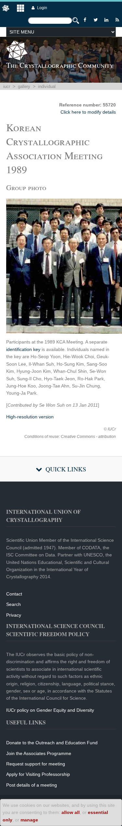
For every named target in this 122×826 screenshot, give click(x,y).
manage (29, 819)
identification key (23, 349)
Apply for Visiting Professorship (38, 774)
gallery (24, 86)
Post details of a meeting (31, 785)
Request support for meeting (35, 763)
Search (13, 604)
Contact (14, 593)
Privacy (13, 615)
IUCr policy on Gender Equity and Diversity (50, 710)
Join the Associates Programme (38, 753)
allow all (70, 812)
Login (42, 8)
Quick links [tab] (66, 469)
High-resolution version (30, 416)
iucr (6, 86)
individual (47, 86)
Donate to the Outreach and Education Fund (52, 742)
